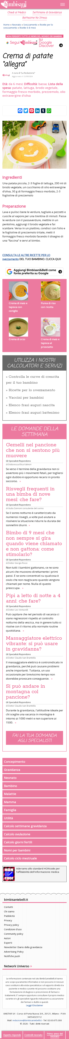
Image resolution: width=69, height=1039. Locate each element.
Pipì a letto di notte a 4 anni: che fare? (33, 598)
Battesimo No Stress (34, 18)
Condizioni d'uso (13, 929)
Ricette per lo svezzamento (32, 390)
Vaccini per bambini (26, 397)
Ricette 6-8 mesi (28, 27)
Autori (7, 938)
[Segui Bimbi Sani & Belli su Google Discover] (34, 41)
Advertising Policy (14, 951)
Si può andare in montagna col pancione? (25, 691)
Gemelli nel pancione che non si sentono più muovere (33, 450)
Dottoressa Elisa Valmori (19, 464)
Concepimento (14, 761)
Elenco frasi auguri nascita (32, 405)
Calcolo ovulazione (17, 834)
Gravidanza (12, 770)
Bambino (10, 786)
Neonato (16, 24)
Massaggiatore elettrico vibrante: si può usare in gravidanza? (34, 643)
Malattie (10, 794)
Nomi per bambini (17, 850)
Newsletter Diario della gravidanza (23, 947)
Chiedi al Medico (16, 13)
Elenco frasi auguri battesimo (34, 412)
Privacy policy (11, 924)
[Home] (25, 4)
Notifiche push (12, 956)
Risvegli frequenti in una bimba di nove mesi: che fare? (30, 494)
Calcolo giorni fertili (18, 842)
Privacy (8, 920)
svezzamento (10, 259)
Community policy (13, 933)
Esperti (8, 942)
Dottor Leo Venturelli (18, 609)
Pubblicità (9, 915)
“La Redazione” (28, 73)
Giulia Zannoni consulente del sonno (26, 508)
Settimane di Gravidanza (47, 13)
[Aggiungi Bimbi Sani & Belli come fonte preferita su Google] (34, 272)
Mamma (10, 802)
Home (6, 24)
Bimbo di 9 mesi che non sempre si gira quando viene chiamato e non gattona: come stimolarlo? (34, 544)
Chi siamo (9, 911)
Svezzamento (30, 24)
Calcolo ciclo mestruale (20, 858)
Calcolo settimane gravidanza (25, 826)
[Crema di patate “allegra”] (34, 145)
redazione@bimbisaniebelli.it (27, 1020)
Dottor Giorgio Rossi (17, 563)
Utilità (8, 818)
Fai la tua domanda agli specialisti (34, 738)
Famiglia (10, 810)
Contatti (8, 907)
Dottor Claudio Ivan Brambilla (22, 657)
